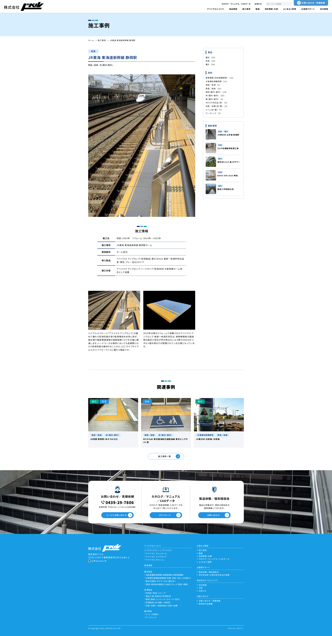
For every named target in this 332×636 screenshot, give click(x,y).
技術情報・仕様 (271, 9)
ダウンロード (165, 515)
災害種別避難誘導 (216, 81)
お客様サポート (308, 9)
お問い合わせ (213, 515)
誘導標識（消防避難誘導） (220, 77)
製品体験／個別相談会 (209, 572)
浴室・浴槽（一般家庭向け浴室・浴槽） (162, 605)
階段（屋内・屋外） (216, 92)
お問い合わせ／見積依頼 (313, 2)
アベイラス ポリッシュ (155, 559)
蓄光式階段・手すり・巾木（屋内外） (161, 581)
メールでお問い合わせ (116, 515)
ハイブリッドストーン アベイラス (157, 550)
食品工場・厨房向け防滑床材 (158, 596)
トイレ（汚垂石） (152, 614)
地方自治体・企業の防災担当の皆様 (214, 575)
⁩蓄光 (210, 57)
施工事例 (246, 9)
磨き (210, 64)
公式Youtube (97, 561)
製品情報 (233, 9)
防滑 (210, 61)
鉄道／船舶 (93, 64)
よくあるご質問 (289, 9)
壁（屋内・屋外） (214, 99)
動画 (258, 9)
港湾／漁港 (213, 85)
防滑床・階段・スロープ (156, 593)
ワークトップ (213, 113)
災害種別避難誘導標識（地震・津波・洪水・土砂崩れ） (168, 578)
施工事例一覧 (164, 456)
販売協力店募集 (206, 603)
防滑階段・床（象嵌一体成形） (158, 602)
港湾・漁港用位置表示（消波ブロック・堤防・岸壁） (167, 584)
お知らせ (258, 4)
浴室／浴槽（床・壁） (216, 106)
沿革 (201, 588)
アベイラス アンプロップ (156, 556)
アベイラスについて (215, 9)
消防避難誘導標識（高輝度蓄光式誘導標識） (165, 575)
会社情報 (324, 9)
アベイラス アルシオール (156, 553)
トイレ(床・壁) (214, 109)
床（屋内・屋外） (106, 64)
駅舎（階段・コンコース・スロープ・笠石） (163, 599)
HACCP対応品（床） (216, 102)
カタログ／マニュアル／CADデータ (236, 4)
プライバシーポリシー (236, 628)
